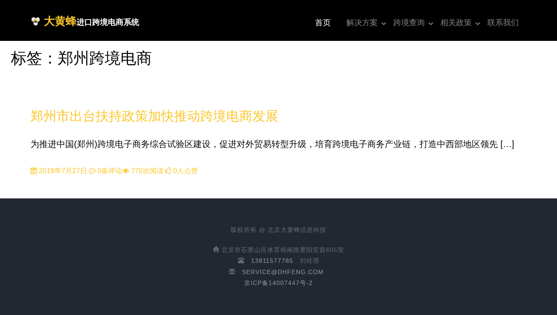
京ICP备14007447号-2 (278, 282)
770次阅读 (146, 170)
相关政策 (456, 22)
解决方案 (362, 22)
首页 (323, 22)
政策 (39, 103)
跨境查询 (409, 22)
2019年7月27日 (62, 170)
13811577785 (272, 260)
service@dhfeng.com (283, 271)
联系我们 (503, 22)
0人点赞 (184, 170)
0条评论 (109, 170)
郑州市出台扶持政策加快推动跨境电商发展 (154, 116)
